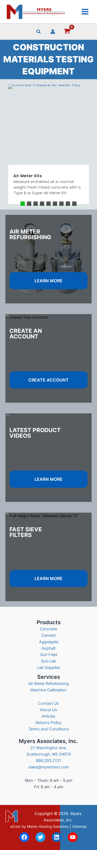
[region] (48, 144)
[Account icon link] (52, 31)
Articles (48, 716)
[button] (38, 32)
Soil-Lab (48, 661)
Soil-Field (48, 654)
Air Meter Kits (27, 175)
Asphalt (48, 648)
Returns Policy (48, 722)
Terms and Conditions (48, 729)
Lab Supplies (48, 667)
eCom (16, 826)
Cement (48, 635)
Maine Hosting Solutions (48, 826)
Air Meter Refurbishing (48, 683)
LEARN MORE (48, 280)
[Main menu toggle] (85, 11)
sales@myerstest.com (48, 767)
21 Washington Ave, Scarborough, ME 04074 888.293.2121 (48, 754)
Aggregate (48, 641)
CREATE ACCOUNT (48, 380)
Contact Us (48, 703)
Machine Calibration (48, 690)
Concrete (48, 629)
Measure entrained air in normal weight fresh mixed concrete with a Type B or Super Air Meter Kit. (47, 187)
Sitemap (79, 826)
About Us (48, 709)
